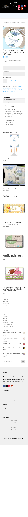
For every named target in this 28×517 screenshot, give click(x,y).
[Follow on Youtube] (22, 8)
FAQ (5, 408)
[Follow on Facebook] (22, 6)
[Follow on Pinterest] (25, 6)
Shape (5, 61)
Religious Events (6, 314)
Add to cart (13, 80)
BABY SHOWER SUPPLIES (11, 22)
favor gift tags (6, 91)
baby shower (15, 88)
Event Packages (6, 307)
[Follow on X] (7, 386)
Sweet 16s (5, 318)
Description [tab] (7, 97)
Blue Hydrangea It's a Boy (17, 89)
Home (4, 22)
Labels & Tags (19, 22)
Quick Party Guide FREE (8, 326)
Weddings (5, 320)
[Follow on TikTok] (19, 8)
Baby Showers (6, 303)
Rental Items (5, 316)
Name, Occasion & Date (8, 65)
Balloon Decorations (7, 305)
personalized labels (14, 91)
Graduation (5, 299)
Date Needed (6, 71)
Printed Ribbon (6, 310)
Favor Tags (20, 86)
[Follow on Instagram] (19, 6)
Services (6, 413)
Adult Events (5, 301)
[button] (3, 26)
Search (22, 361)
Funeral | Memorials (7, 324)
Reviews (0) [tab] (7, 102)
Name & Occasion (7, 77)
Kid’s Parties (5, 312)
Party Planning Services (8, 322)
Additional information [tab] (9, 99)
